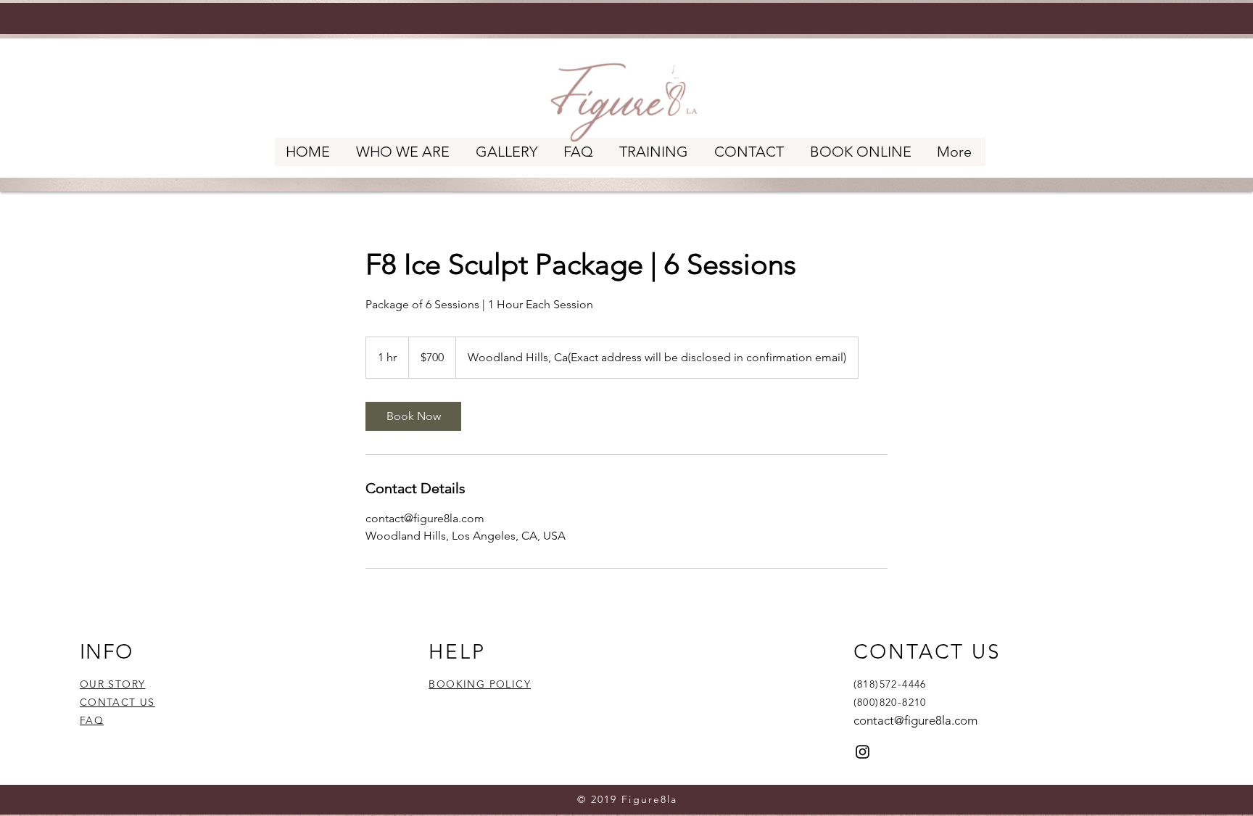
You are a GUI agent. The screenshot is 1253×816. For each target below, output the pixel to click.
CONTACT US (117, 702)
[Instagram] (862, 752)
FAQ (92, 720)
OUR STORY (113, 684)
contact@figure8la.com (915, 720)
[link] (413, 416)
